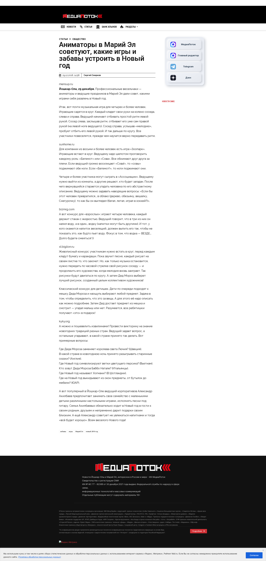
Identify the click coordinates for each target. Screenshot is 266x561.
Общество (79, 39)
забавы (63, 431)
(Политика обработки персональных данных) (39, 557)
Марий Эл (79, 431)
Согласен (254, 555)
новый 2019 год (92, 431)
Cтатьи (88, 26)
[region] (133, 554)
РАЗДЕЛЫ (130, 26)
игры (71, 431)
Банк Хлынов (109, 26)
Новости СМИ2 (168, 101)
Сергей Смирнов (92, 75)
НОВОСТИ (71, 26)
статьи (63, 39)
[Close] (263, 550)
